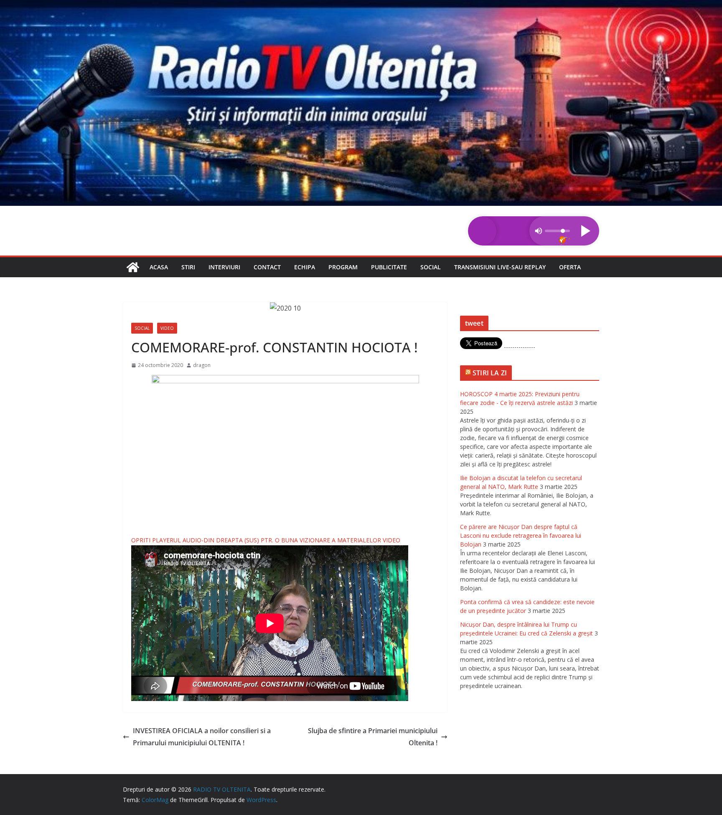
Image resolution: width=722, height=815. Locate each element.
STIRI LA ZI (490, 372)
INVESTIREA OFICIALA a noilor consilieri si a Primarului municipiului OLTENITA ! (202, 736)
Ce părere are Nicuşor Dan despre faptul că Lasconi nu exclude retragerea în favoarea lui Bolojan (520, 535)
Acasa (159, 267)
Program (343, 267)
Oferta (570, 267)
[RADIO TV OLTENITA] (361, 5)
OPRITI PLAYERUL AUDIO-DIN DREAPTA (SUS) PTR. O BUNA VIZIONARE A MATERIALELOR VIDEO (265, 540)
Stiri (188, 267)
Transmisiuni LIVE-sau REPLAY (500, 267)
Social (430, 267)
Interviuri (224, 267)
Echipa (304, 267)
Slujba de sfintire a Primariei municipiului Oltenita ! (372, 736)
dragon (202, 365)
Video (167, 328)
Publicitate (389, 267)
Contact (267, 267)
